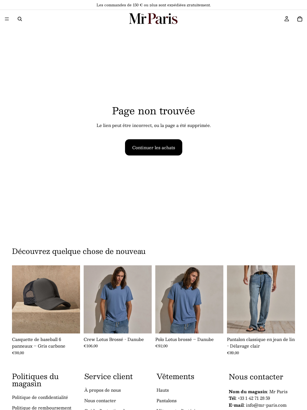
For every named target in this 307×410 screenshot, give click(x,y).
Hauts (162, 390)
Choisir (147, 324)
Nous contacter (100, 400)
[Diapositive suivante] (73, 299)
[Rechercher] (19, 19)
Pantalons (166, 400)
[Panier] (299, 19)
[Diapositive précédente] (18, 299)
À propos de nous (102, 390)
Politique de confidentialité (40, 397)
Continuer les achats (153, 147)
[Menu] (7, 19)
